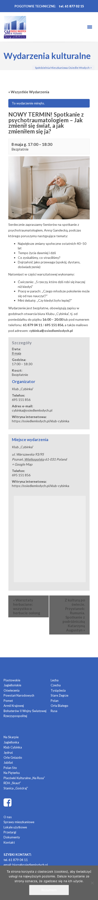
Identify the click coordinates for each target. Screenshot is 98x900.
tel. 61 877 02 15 (71, 6)
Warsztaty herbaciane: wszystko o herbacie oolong (26, 606)
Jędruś (8, 752)
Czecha (56, 685)
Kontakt (9, 842)
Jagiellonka (11, 742)
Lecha (55, 680)
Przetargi (10, 832)
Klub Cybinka (13, 747)
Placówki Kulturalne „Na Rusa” (24, 778)
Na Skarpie (11, 737)
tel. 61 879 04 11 (16, 860)
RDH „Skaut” (12, 783)
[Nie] (92, 882)
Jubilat (8, 762)
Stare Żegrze (59, 695)
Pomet (8, 701)
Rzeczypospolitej (15, 716)
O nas (8, 817)
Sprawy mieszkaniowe (19, 822)
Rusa (54, 711)
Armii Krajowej (14, 706)
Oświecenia (12, 690)
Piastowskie (12, 680)
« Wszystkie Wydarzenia (28, 92)
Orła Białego (59, 706)
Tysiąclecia (58, 690)
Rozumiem (49, 890)
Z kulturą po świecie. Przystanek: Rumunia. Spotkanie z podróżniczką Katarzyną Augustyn (74, 615)
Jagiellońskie (12, 685)
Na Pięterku (12, 773)
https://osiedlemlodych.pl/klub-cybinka (40, 421)
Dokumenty (12, 837)
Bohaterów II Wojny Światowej (25, 711)
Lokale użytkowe (15, 827)
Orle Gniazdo (13, 757)
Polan (55, 701)
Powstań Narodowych (19, 695)
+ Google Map (22, 464)
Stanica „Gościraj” (16, 788)
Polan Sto (10, 768)
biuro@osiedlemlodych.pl (30, 865)
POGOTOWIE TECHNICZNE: (35, 6)
